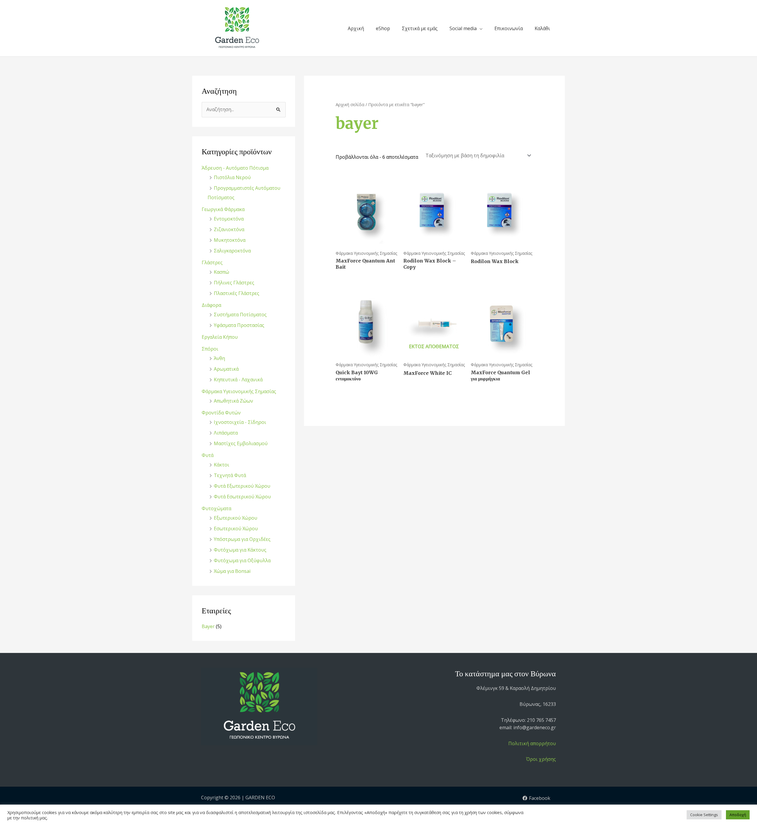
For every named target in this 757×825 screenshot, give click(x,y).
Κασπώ (221, 272)
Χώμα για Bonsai (232, 571)
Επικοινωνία (508, 28)
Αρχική (356, 28)
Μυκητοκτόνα (229, 240)
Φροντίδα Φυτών (221, 412)
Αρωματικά (226, 369)
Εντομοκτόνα (229, 218)
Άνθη (219, 358)
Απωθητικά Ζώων (233, 401)
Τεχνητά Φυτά (230, 475)
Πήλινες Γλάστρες (234, 282)
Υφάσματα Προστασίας (239, 325)
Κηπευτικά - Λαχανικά (238, 379)
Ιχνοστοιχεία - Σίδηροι (240, 422)
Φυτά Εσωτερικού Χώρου (242, 496)
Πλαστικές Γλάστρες (236, 293)
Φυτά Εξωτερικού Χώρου (242, 486)
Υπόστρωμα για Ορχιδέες (242, 539)
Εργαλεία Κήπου (220, 337)
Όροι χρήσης (541, 759)
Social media (463, 28)
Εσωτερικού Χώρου (236, 528)
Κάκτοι (221, 464)
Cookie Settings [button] (704, 814)
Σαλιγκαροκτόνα (232, 250)
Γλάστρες (212, 262)
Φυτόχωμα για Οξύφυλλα (242, 560)
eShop (383, 28)
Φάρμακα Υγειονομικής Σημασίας (239, 391)
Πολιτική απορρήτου (532, 743)
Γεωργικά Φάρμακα (223, 209)
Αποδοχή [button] (737, 814)
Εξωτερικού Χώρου (235, 518)
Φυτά (207, 455)
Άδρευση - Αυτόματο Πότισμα (235, 168)
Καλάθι (542, 28)
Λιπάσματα (226, 432)
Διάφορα (211, 305)
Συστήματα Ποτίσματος (240, 314)
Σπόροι (210, 349)
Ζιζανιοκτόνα (229, 229)
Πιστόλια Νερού (232, 177)
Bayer (208, 626)
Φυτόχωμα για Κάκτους (240, 550)
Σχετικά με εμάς (420, 28)
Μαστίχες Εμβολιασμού (241, 443)
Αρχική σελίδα (350, 104)
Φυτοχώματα (216, 508)
